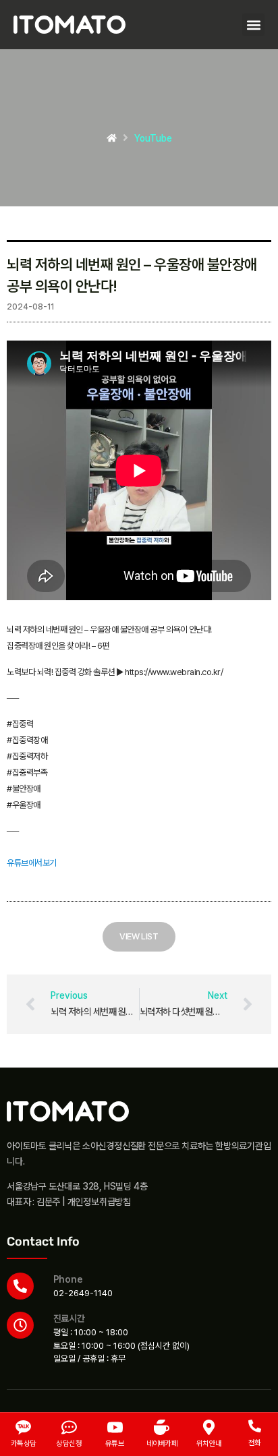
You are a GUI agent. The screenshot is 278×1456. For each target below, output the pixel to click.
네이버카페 (162, 1443)
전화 (254, 1442)
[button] (253, 24)
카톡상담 (23, 1443)
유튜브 (115, 1443)
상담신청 (69, 1443)
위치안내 (209, 1443)
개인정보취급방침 (99, 1201)
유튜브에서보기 (32, 863)
